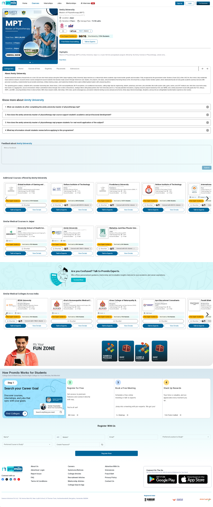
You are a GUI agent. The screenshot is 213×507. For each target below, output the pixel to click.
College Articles (74, 474)
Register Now (106, 453)
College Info (8, 69)
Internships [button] (48, 3)
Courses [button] (35, 3)
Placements (61, 69)
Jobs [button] (59, 3)
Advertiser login (37, 470)
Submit (206, 168)
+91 (58, 437)
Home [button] (24, 3)
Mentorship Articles (76, 481)
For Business (203, 3)
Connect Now (78, 280)
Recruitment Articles (76, 477)
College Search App (76, 485)
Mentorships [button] (71, 3)
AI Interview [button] (85, 3)
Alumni (21, 69)
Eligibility (48, 69)
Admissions (74, 69)
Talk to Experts (15, 210)
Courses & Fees (34, 69)
